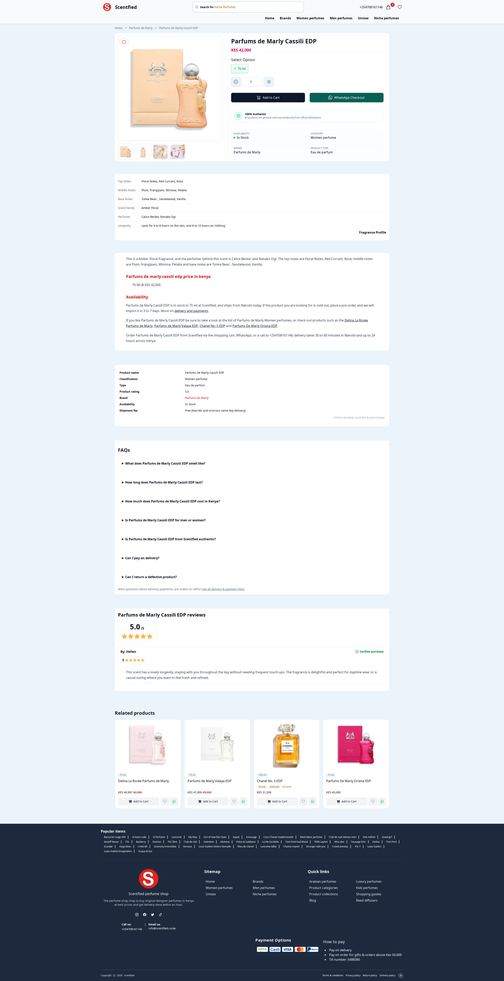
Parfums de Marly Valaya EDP (176, 326)
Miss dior (339, 841)
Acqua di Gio (145, 851)
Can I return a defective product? (151, 577)
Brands (285, 18)
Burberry (141, 841)
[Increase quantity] (269, 82)
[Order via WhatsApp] (174, 801)
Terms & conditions (332, 975)
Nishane (225, 841)
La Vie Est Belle (270, 841)
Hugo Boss (125, 846)
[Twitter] (152, 914)
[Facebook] (144, 914)
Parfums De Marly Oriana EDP (255, 326)
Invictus (157, 841)
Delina (376, 841)
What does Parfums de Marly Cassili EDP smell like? (165, 463)
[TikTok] (160, 914)
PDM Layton (321, 841)
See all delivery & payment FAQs (223, 589)
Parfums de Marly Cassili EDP (178, 28)
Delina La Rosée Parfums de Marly (143, 781)
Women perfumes (310, 18)
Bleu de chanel (246, 846)
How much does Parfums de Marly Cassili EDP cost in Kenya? (172, 501)
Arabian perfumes (322, 881)
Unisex (363, 18)
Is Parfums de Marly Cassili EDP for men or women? (165, 520)
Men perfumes (341, 18)
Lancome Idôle (268, 846)
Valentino (209, 841)
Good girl (387, 837)
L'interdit (142, 846)
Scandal (108, 846)
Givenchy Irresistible (165, 846)
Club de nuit (190, 841)
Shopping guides (368, 894)
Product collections (323, 894)
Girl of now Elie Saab (215, 837)
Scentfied (126, 7)
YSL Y (358, 846)
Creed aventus (340, 846)
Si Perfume (159, 837)
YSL (127, 841)
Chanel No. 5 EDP (212, 326)
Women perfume (323, 137)
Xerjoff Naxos (111, 841)
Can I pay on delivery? (142, 558)
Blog (312, 900)
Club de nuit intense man (342, 837)
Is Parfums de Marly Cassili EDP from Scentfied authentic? (170, 539)
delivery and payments (191, 311)
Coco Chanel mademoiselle (278, 837)
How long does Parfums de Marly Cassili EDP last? (164, 482)
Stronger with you (315, 846)
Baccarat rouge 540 (115, 837)
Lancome (177, 837)
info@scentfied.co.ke (162, 928)
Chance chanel (291, 846)
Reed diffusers (367, 900)
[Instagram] (136, 914)
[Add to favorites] (165, 801)
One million (369, 837)
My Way (192, 837)
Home (269, 18)
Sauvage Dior (358, 841)
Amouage (251, 837)
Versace (187, 846)
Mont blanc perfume (311, 837)
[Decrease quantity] (236, 82)
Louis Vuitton (374, 846)
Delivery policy (387, 975)
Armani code (139, 837)
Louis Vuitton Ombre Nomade (215, 846)
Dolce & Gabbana (246, 841)
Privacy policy (353, 975)
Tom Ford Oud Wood (296, 841)
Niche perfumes (386, 18)
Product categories (323, 888)
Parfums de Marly (141, 28)
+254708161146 (371, 7)
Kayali (236, 837)
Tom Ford (391, 841)
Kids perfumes (367, 888)
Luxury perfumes (369, 881)
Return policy (370, 975)
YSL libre (172, 841)
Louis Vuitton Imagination (118, 851)
